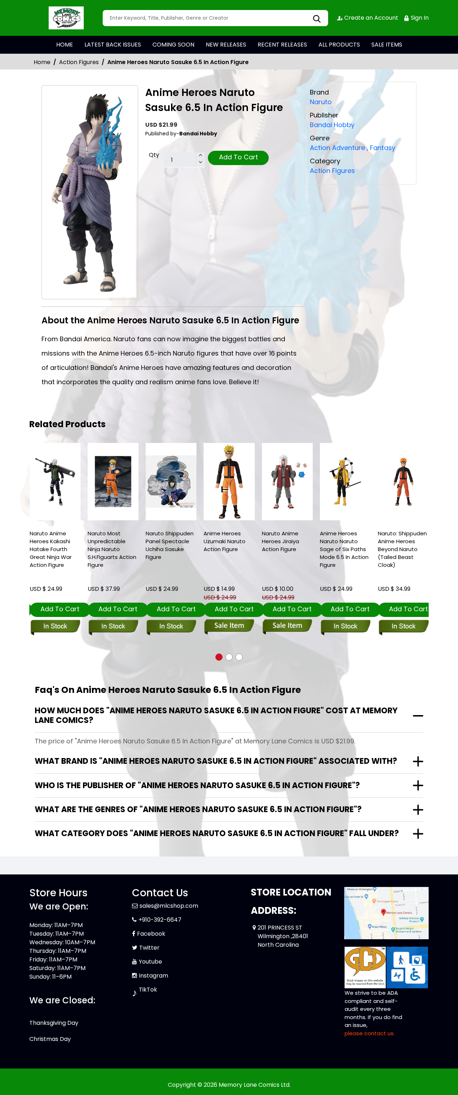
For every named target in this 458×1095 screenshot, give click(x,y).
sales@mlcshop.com (169, 906)
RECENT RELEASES (282, 44)
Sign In (419, 18)
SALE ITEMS (386, 44)
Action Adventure (337, 147)
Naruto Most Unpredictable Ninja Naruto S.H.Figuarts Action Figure (112, 549)
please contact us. (370, 1033)
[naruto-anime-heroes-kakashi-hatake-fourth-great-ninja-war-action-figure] (55, 481)
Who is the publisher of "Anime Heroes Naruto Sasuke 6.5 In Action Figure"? (197, 785)
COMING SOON (173, 44)
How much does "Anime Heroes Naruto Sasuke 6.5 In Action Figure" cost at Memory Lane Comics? (216, 715)
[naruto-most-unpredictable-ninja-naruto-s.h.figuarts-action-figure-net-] (113, 481)
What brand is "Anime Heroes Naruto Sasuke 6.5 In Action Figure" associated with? (216, 761)
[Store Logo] (65, 17)
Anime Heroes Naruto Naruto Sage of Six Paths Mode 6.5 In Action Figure (344, 549)
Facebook (151, 934)
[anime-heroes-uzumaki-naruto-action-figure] (229, 481)
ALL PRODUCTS (339, 44)
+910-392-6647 (159, 920)
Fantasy (381, 147)
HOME (64, 44)
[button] (219, 657)
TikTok (148, 989)
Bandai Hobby (332, 124)
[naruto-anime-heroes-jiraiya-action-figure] (287, 481)
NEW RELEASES (226, 44)
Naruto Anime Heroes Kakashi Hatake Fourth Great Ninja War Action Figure (51, 549)
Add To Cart (238, 157)
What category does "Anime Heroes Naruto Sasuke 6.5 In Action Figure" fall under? (217, 833)
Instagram (153, 975)
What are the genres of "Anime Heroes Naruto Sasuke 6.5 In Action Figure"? (198, 809)
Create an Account (370, 18)
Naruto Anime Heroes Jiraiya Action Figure (280, 541)
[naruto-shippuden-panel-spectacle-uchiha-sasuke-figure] (171, 481)
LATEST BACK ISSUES (112, 44)
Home (42, 62)
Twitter (149, 948)
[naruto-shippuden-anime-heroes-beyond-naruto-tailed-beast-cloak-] (403, 481)
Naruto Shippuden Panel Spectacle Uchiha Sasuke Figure (170, 545)
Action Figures (79, 62)
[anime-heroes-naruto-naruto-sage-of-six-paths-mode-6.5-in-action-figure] (345, 481)
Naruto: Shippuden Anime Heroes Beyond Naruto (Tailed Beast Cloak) (402, 549)
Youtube (150, 961)
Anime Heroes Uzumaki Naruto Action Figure (224, 541)
